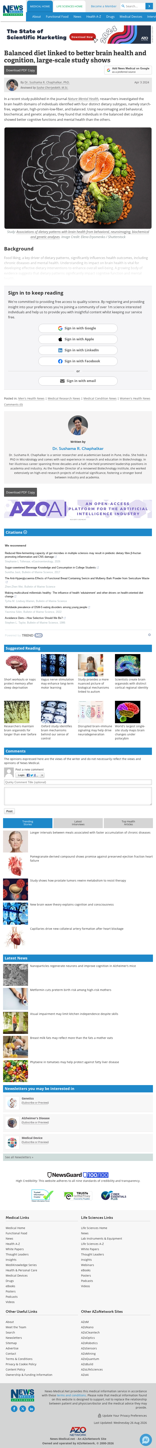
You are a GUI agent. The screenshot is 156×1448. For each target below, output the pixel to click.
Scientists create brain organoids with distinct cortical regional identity (131, 683)
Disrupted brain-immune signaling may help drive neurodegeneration (95, 730)
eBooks (10, 1286)
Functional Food (16, 1233)
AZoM (85, 1322)
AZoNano (87, 1327)
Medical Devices (17, 1275)
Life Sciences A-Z (92, 1244)
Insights (11, 1260)
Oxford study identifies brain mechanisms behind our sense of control (56, 732)
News (9, 1238)
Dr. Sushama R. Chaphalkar (78, 448)
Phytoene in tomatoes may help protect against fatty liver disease (74, 1062)
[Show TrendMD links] (149, 634)
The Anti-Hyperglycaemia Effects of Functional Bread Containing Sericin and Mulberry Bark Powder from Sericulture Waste (77, 578)
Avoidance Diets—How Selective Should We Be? (34, 617)
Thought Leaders (17, 1254)
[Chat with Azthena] (146, 1440)
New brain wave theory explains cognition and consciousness (72, 904)
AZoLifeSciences (92, 1369)
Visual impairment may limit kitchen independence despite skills (74, 1014)
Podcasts (12, 1297)
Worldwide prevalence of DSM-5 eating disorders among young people (46, 607)
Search (10, 1332)
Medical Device (32, 1138)
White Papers (15, 1249)
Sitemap (11, 1343)
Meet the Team (16, 1327)
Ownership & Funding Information (29, 1375)
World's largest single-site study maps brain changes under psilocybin (130, 732)
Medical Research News (64, 398)
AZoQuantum (90, 1359)
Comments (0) (13, 404)
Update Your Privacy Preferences (124, 1416)
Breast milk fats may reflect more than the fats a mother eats (71, 1038)
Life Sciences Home (69, 6)
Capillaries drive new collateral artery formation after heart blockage (77, 929)
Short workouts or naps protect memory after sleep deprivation (20, 683)
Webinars (87, 1265)
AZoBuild (87, 1364)
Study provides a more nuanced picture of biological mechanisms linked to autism (93, 685)
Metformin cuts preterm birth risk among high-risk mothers (70, 990)
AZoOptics (88, 1338)
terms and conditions (71, 1395)
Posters (11, 1291)
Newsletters (14, 1338)
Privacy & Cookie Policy (21, 1364)
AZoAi (85, 1375)
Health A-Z (13, 1244)
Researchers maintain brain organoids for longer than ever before (20, 730)
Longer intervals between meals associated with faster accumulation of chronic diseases (90, 832)
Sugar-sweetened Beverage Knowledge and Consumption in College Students (50, 567)
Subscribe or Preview (35, 1102)
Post (9, 811)
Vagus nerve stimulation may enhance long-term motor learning (57, 683)
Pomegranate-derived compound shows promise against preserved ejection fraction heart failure (91, 858)
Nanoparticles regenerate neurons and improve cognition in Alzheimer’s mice (83, 966)
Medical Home (40, 6)
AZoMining (88, 1353)
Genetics (28, 1098)
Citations (14, 532)
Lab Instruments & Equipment (101, 1238)
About (10, 1322)
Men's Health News (31, 398)
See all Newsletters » (19, 1157)
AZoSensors (89, 1348)
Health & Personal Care (21, 1270)
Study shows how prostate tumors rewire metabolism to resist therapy (78, 880)
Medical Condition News (100, 398)
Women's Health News (135, 398)
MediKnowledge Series (21, 1265)
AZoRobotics (89, 1343)
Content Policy (15, 1369)
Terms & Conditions (19, 1359)
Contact (11, 1353)
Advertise (12, 1348)
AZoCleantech (90, 1332)
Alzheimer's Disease (36, 1118)
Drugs (10, 1281)
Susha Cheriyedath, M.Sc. (52, 87)
